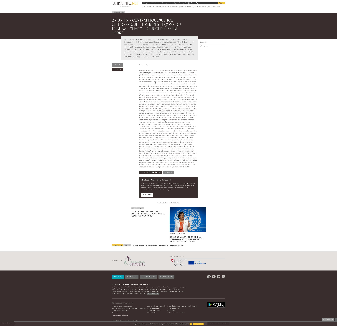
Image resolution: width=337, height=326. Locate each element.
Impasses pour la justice (120, 315)
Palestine (166, 6)
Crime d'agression (185, 6)
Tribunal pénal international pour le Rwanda (182, 306)
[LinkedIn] (209, 276)
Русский (177, 3)
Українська (168, 3)
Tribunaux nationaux (174, 308)
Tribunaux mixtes (153, 308)
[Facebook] (214, 276)
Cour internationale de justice (122, 306)
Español (160, 3)
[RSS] (223, 276)
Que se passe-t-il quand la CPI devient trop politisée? (158, 245)
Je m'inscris (147, 194)
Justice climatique (200, 6)
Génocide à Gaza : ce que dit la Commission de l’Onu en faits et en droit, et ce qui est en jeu (186, 239)
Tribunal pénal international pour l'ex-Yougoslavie (129, 308)
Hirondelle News (118, 12)
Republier (117, 65)
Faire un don (132, 276)
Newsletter (117, 276)
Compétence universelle (120, 310)
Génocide (174, 6)
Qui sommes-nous (148, 276)
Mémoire (115, 313)
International (117, 245)
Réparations (171, 310)
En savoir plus (198, 324)
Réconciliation (152, 313)
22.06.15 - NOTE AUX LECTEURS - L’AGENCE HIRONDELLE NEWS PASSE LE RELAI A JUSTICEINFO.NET (148, 213)
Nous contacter (166, 276)
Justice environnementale (176, 313)
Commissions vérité (154, 310)
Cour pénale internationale (152, 6)
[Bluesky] (218, 276)
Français (146, 3)
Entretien (127, 245)
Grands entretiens (214, 6)
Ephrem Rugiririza (146, 65)
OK (191, 324)
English (153, 3)
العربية (184, 3)
